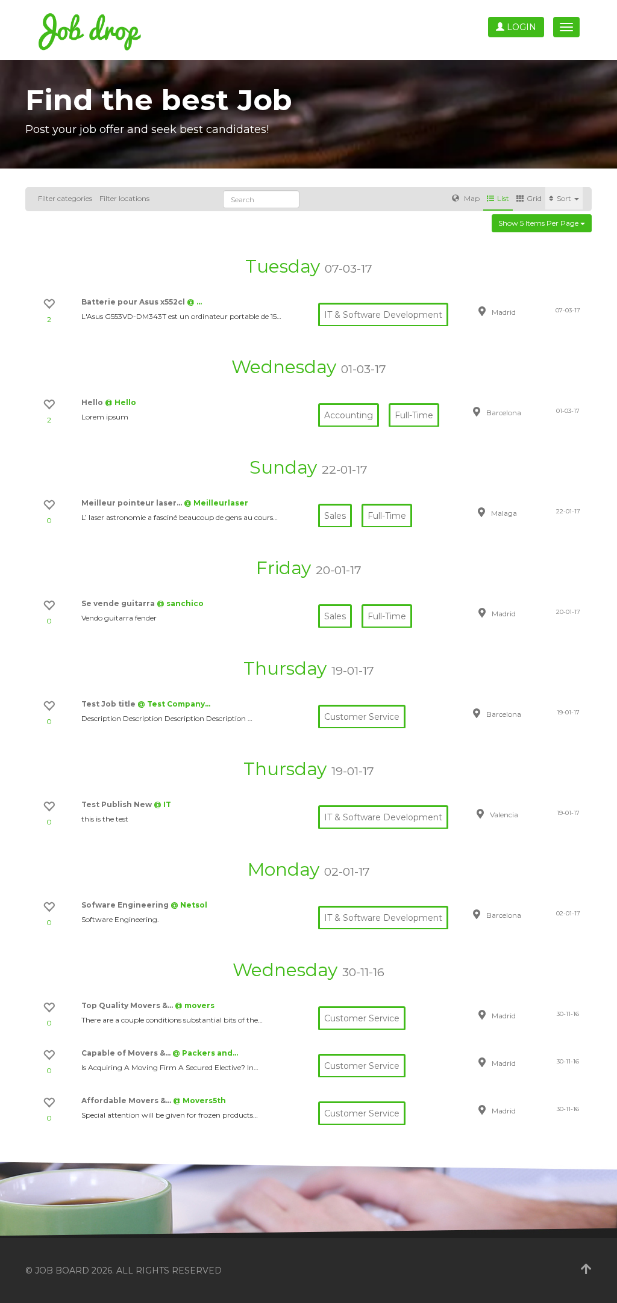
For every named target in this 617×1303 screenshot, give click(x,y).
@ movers (195, 1005)
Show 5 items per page (539, 222)
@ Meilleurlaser (216, 502)
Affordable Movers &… (127, 1100)
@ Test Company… (173, 703)
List (503, 198)
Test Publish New (117, 804)
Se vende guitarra (119, 603)
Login (520, 27)
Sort (565, 198)
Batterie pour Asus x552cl (134, 301)
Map (471, 198)
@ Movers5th (199, 1100)
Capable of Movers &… (126, 1052)
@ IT (162, 804)
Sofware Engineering (126, 904)
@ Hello (120, 402)
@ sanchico (180, 603)
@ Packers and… (205, 1052)
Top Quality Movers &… (128, 1005)
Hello (93, 402)
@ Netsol (189, 904)
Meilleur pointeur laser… (132, 502)
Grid (534, 198)
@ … (194, 301)
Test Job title (109, 703)
